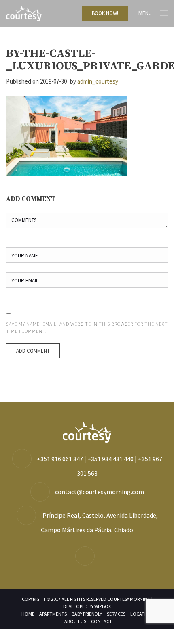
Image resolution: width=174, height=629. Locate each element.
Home (27, 614)
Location (141, 614)
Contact (101, 621)
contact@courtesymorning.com (99, 492)
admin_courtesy (97, 81)
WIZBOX (102, 606)
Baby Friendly (87, 614)
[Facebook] (87, 556)
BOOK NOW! (105, 13)
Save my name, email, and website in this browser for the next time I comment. (87, 327)
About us (75, 621)
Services (116, 614)
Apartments (53, 614)
